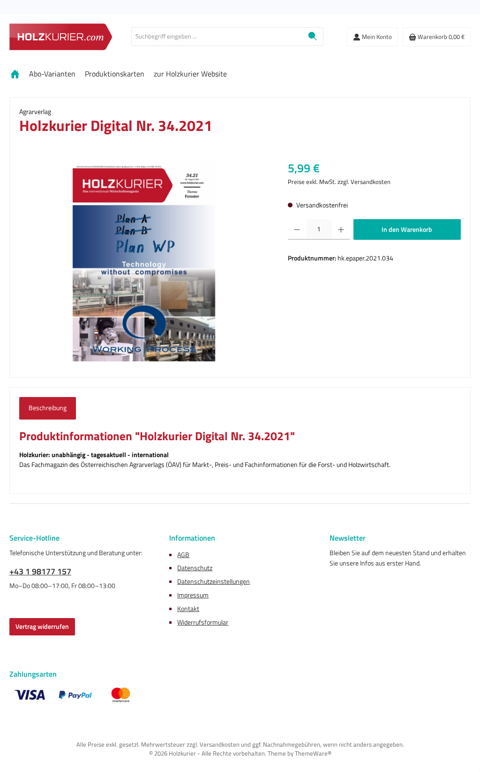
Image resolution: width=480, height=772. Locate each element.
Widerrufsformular (202, 622)
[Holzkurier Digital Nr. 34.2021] (144, 260)
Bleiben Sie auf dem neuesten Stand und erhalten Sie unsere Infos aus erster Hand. (398, 558)
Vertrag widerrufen (42, 626)
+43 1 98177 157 (40, 571)
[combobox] (217, 36)
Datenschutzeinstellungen (213, 581)
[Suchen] (312, 36)
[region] (144, 260)
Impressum (193, 595)
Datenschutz (194, 568)
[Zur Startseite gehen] (60, 36)
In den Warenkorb (407, 229)
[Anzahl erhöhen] (341, 229)
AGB (183, 555)
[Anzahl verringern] (297, 229)
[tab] (47, 408)
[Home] (15, 74)
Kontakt (188, 609)
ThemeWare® (313, 753)
